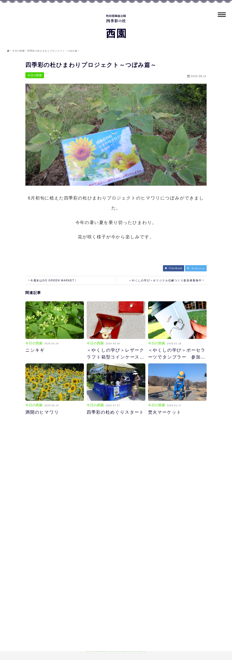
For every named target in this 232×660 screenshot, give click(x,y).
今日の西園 (35, 75)
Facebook (175, 268)
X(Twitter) (198, 268)
